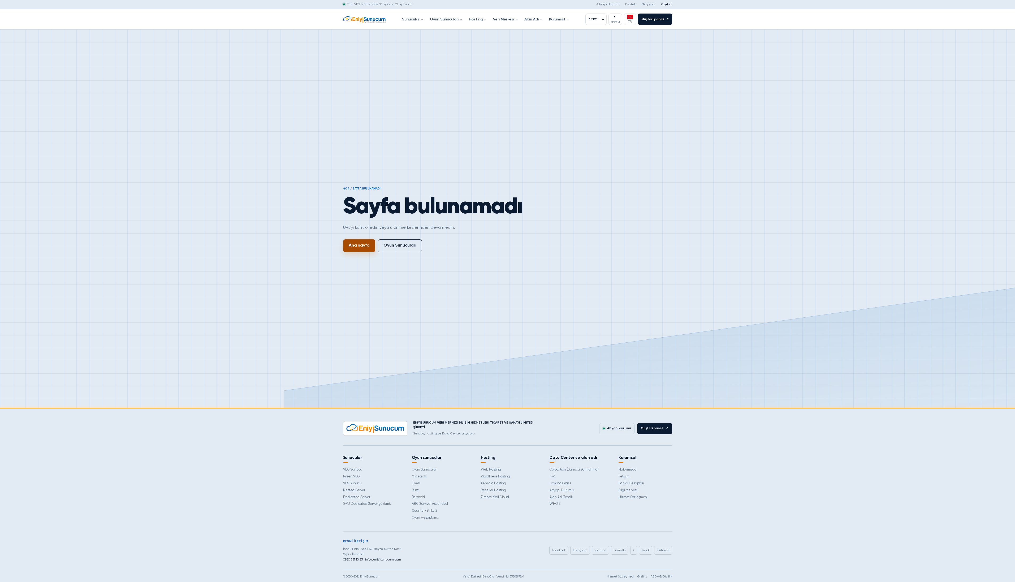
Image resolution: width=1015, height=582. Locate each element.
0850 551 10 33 (353, 559)
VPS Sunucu (352, 483)
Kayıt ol (666, 4)
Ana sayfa (359, 245)
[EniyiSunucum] (364, 19)
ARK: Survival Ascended (430, 504)
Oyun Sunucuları (446, 19)
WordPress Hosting (495, 476)
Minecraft (419, 476)
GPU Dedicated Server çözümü (367, 504)
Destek (630, 4)
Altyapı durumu (607, 4)
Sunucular (413, 19)
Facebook (559, 550)
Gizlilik (642, 576)
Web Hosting (491, 469)
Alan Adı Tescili (561, 497)
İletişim (624, 476)
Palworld (418, 497)
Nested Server (354, 490)
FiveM (416, 483)
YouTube (600, 550)
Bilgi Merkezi (628, 490)
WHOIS (555, 504)
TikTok (646, 550)
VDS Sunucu (352, 469)
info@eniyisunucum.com (383, 559)
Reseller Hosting (493, 490)
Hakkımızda (628, 469)
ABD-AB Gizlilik (661, 576)
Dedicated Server (356, 497)
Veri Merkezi (505, 19)
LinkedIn (620, 550)
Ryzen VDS (351, 476)
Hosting (478, 19)
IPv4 (553, 476)
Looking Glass (560, 483)
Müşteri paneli (655, 19)
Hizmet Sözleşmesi (633, 497)
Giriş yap (648, 4)
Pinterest (663, 550)
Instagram (580, 550)
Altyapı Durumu (562, 490)
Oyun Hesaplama (425, 517)
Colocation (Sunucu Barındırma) (574, 469)
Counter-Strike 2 (424, 510)
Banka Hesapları (631, 483)
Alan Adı (533, 19)
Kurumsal (559, 19)
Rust (415, 490)
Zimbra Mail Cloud (495, 497)
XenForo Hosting (493, 483)
